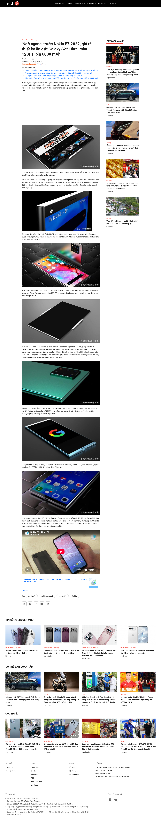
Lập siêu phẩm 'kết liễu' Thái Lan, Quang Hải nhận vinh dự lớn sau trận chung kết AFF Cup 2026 (136, 699)
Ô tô (107, 105)
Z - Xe (69, 3)
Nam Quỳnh (32, 59)
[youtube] (42, 604)
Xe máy (108, 142)
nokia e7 (31, 596)
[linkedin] (48, 604)
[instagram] (36, 604)
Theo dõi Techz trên (29, 64)
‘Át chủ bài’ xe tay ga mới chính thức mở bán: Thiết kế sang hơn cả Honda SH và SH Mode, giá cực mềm (122, 148)
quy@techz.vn (105, 773)
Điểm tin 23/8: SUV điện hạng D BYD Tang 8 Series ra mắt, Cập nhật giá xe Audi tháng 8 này (121, 110)
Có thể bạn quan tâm (19, 666)
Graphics (75, 775)
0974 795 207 (114, 776)
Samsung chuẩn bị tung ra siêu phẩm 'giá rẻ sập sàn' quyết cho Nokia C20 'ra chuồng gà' (58, 73)
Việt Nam (109, 67)
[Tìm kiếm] (153, 3)
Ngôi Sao (34, 775)
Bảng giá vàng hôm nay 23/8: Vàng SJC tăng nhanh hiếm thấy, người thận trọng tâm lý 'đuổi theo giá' (98, 746)
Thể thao (112, 3)
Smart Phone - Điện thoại (29, 40)
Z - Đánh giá (79, 3)
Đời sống (109, 180)
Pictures (75, 771)
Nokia (74, 596)
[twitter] (24, 604)
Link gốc (25, 591)
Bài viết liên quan (28, 68)
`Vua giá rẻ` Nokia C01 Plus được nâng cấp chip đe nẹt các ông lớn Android (53, 76)
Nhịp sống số (9, 741)
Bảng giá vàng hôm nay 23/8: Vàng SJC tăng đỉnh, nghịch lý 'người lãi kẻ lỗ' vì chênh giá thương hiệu (122, 185)
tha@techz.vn (125, 776)
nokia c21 (62, 596)
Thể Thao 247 (36, 782)
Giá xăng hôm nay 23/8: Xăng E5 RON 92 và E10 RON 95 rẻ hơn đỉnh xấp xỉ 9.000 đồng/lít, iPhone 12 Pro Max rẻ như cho (22, 746)
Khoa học (101, 3)
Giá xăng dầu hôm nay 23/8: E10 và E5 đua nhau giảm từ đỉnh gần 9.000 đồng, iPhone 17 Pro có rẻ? (61, 746)
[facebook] (30, 604)
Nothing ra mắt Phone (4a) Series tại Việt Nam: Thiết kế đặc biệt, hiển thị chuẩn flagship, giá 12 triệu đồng (99, 653)
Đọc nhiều (12, 713)
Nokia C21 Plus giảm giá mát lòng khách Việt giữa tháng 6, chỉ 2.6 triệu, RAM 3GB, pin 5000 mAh (61, 78)
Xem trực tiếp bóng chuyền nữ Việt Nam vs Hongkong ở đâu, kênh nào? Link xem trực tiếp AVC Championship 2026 (122, 72)
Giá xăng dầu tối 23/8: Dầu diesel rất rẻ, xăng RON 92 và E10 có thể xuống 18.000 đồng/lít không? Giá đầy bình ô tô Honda (98, 699)
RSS (32, 778)
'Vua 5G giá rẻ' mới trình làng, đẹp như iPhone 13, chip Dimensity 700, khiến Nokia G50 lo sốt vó (61, 70)
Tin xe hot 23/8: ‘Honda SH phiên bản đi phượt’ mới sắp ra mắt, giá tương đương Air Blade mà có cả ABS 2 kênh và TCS (61, 699)
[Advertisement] (61, 109)
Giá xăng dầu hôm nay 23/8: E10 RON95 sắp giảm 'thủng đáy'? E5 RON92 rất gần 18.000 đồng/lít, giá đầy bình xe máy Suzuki (138, 746)
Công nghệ (59, 3)
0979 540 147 (108, 770)
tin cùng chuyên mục (19, 620)
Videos (74, 767)
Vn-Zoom (34, 785)
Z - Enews (90, 3)
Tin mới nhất (114, 41)
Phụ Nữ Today (10, 771)
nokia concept (47, 596)
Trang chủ (9, 767)
